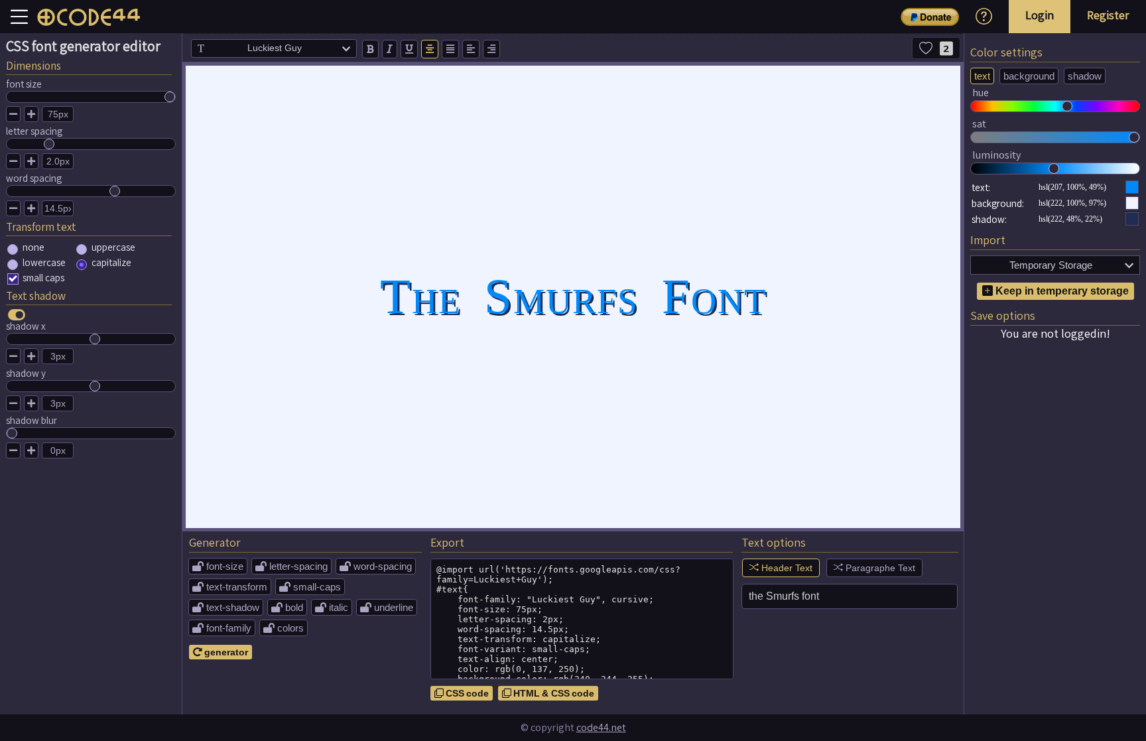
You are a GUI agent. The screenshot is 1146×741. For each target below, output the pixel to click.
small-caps (310, 586)
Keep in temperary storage (1061, 291)
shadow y (26, 373)
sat (979, 124)
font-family (221, 628)
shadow (1085, 76)
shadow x (26, 326)
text (982, 76)
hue (980, 93)
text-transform (229, 586)
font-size (217, 566)
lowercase (44, 262)
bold (287, 607)
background (1028, 76)
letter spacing (34, 131)
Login (1039, 15)
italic (331, 607)
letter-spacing (291, 566)
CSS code (461, 693)
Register (1108, 15)
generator (220, 652)
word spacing (34, 178)
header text (785, 568)
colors (283, 628)
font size (24, 84)
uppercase (113, 247)
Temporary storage (1071, 265)
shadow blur (31, 420)
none (33, 247)
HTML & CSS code (548, 693)
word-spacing (376, 566)
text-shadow (225, 607)
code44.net (601, 727)
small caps (43, 277)
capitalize (111, 262)
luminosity (996, 155)
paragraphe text (879, 568)
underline (386, 607)
